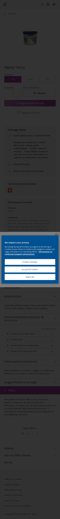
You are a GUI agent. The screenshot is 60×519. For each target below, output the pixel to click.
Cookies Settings (30, 262)
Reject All (30, 277)
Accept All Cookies (30, 269)
